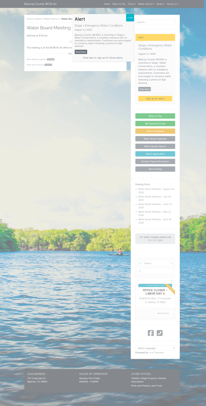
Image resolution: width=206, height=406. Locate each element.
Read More (81, 52)
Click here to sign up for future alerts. (103, 57)
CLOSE (130, 18)
